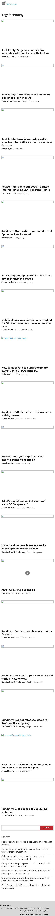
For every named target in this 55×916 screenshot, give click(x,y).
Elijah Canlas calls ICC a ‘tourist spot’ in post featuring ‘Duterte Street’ (26, 886)
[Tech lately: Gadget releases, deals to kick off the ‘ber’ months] (27, 78)
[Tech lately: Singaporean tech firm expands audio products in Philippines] (27, 33)
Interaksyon (6, 149)
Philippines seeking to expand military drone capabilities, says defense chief (22, 857)
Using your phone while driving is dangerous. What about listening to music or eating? (25, 879)
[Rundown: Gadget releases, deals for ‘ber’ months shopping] (27, 703)
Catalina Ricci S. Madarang (13, 552)
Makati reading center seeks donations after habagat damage (26, 843)
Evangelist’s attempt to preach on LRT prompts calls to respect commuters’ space (27, 865)
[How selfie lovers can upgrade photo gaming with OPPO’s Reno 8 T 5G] (27, 351)
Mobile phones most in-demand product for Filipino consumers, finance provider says (26, 323)
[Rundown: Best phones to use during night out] (27, 792)
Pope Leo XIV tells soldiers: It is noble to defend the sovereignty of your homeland (25, 872)
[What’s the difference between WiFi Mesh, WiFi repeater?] (27, 484)
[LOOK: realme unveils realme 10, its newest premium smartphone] (27, 529)
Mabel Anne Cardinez (10, 101)
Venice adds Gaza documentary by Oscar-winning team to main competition (25, 850)
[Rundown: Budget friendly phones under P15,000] (27, 614)
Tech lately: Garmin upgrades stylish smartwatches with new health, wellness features (26, 142)
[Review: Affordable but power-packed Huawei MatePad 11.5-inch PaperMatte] (27, 170)
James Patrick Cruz (9, 282)
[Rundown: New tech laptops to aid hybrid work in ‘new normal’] (27, 659)
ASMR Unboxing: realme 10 (18, 589)
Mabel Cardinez (8, 57)
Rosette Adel (7, 463)
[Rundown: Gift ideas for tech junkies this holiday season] (27, 395)
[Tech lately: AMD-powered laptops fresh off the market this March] (27, 259)
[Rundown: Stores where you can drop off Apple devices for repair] (27, 214)
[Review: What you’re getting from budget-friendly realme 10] (27, 440)
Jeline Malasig (7, 374)
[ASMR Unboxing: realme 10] (27, 573)
